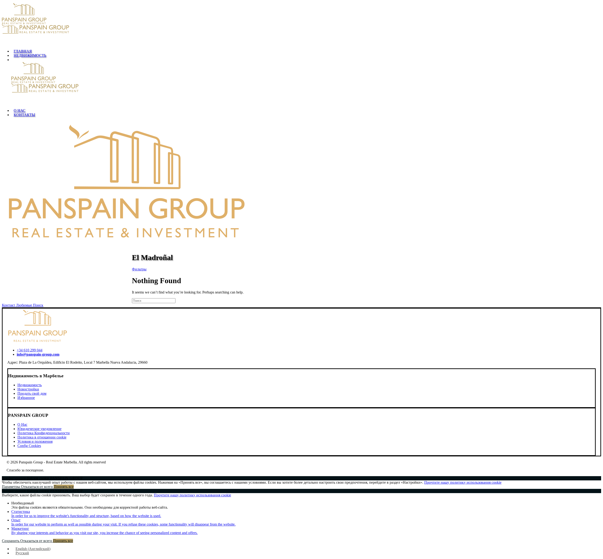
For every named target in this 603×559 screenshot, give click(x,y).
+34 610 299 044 (29, 350)
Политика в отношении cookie (41, 437)
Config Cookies (29, 446)
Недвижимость (30, 55)
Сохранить (11, 541)
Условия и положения (35, 441)
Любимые (24, 305)
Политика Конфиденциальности (43, 433)
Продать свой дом (31, 393)
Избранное (26, 398)
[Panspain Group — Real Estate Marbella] (301, 24)
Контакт (9, 305)
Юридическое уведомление (39, 429)
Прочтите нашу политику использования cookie (462, 482)
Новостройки (28, 389)
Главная (23, 51)
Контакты (24, 115)
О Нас (19, 111)
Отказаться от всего (37, 487)
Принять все (64, 487)
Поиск (38, 305)
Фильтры (139, 269)
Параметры (11, 487)
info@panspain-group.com (38, 354)
